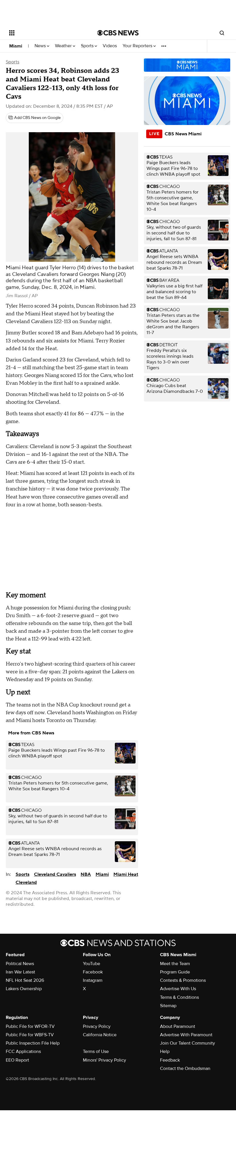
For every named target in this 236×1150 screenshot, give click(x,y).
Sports (88, 46)
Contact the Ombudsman (185, 1068)
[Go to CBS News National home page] (118, 33)
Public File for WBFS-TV (30, 1034)
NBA (86, 874)
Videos (110, 46)
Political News (20, 963)
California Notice (100, 1034)
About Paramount (177, 1026)
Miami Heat (125, 874)
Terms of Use (96, 1051)
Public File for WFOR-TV (30, 1026)
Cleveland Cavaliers (55, 874)
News (41, 46)
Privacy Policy (97, 1026)
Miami (15, 46)
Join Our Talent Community (187, 1043)
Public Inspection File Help (33, 1043)
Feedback (170, 1060)
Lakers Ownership (24, 988)
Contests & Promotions (183, 980)
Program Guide (175, 972)
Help (165, 1051)
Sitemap (168, 1005)
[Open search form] (221, 33)
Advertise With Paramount (186, 1034)
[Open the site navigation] (45, 32)
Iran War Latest (20, 972)
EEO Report (17, 1060)
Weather (64, 46)
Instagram (92, 980)
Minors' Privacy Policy (104, 1060)
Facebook (93, 972)
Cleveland (26, 882)
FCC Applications (23, 1051)
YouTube (91, 963)
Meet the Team (175, 963)
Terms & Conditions (179, 997)
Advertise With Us (178, 988)
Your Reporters (138, 46)
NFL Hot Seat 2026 (25, 980)
